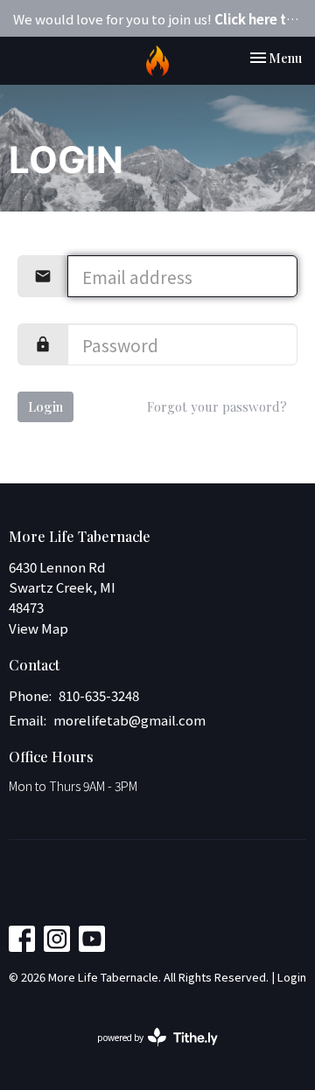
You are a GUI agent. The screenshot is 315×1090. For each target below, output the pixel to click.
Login (45, 406)
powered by (148, 1052)
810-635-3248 (99, 695)
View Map (38, 628)
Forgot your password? (217, 406)
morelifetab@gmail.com (129, 720)
